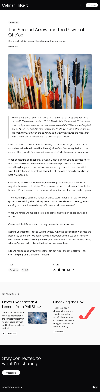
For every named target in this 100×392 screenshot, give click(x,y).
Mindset (25, 270)
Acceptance (14, 22)
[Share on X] (54, 269)
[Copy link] (73, 269)
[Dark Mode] (95, 387)
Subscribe (11, 372)
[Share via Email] (68, 269)
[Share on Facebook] (59, 269)
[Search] (81, 5)
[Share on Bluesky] (64, 269)
